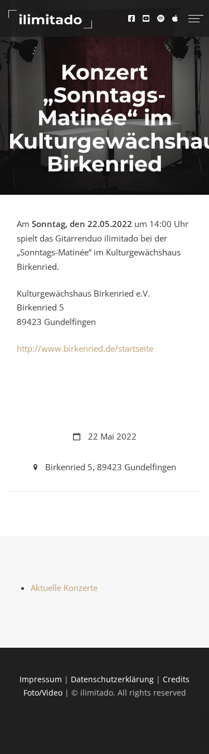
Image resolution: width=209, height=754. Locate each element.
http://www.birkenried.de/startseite (85, 348)
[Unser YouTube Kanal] (149, 18)
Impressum (41, 679)
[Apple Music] (175, 18)
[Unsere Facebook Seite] (134, 18)
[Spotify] (163, 18)
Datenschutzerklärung (112, 679)
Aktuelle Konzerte (64, 587)
